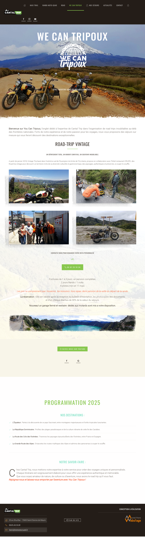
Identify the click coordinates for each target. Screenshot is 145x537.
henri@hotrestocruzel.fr (18, 530)
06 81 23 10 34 (73, 267)
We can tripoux (75, 5)
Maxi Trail (34, 5)
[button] (39, 186)
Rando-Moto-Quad (49, 5)
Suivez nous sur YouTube (73, 349)
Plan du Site (74, 520)
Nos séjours (94, 5)
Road (63, 5)
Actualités (107, 5)
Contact (119, 5)
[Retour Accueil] (12, 12)
